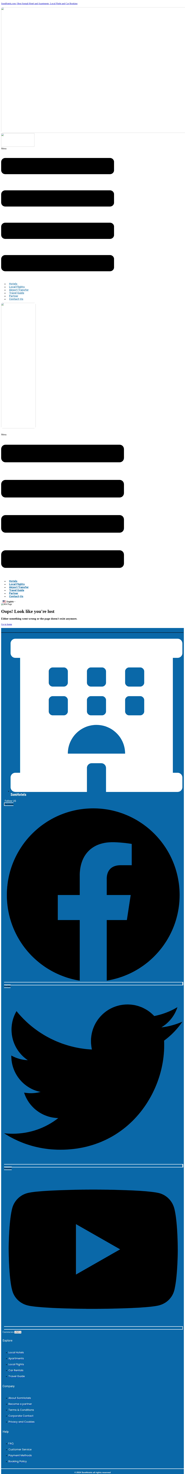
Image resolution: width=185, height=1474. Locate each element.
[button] (57, 213)
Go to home (6, 624)
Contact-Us (16, 299)
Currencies (8, 1332)
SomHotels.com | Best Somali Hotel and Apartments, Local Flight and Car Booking (39, 3)
